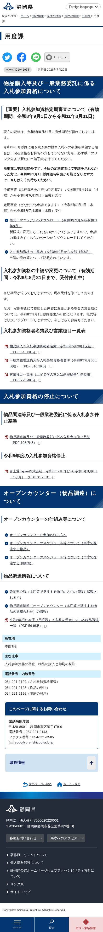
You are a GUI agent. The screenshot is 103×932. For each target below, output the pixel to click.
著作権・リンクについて (28, 855)
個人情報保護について (27, 862)
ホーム (25, 16)
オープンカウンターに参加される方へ (38, 535)
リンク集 (17, 884)
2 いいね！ (61, 57)
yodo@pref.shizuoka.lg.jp (34, 742)
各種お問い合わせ (23, 838)
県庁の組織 (71, 16)
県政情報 (38, 16)
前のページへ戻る (40, 784)
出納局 (86, 16)
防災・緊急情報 (86, 928)
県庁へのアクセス (64, 838)
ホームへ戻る (71, 784)
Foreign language (81, 7)
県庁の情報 (54, 16)
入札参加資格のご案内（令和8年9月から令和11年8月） (51, 252)
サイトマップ (20, 892)
